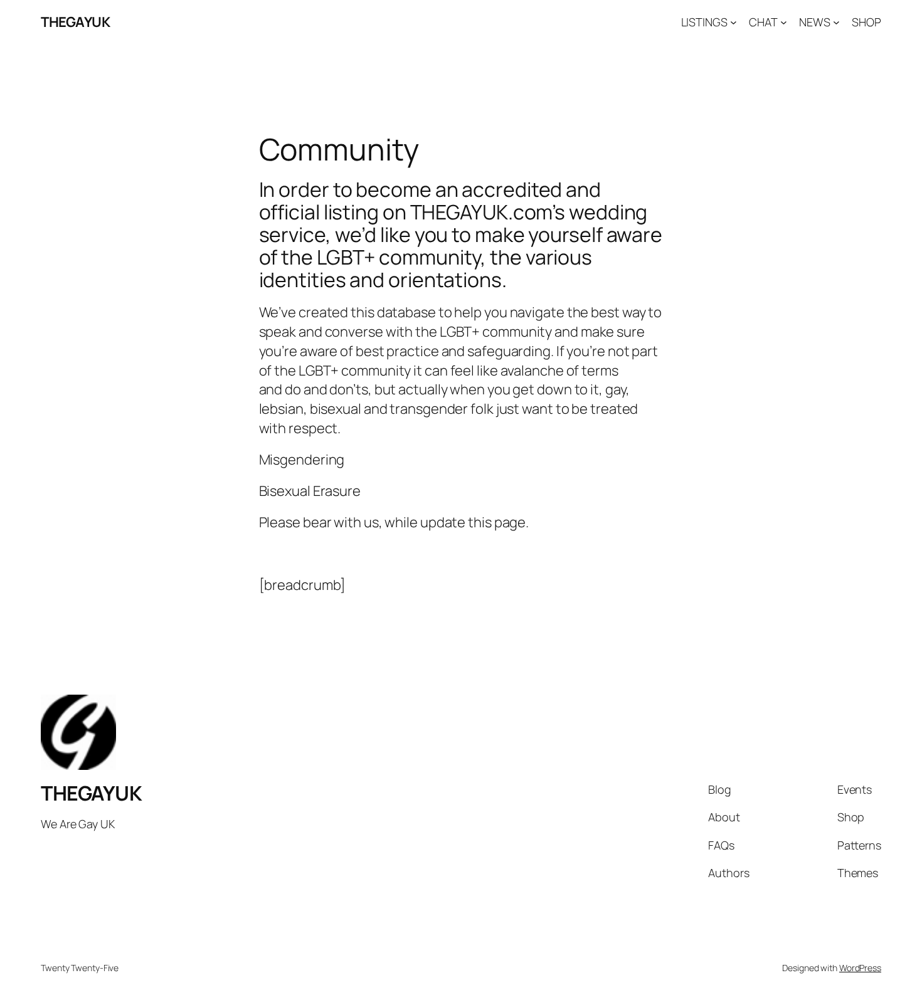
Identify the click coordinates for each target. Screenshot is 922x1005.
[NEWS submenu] (836, 22)
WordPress (860, 968)
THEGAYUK (75, 22)
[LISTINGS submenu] (733, 22)
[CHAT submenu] (783, 22)
